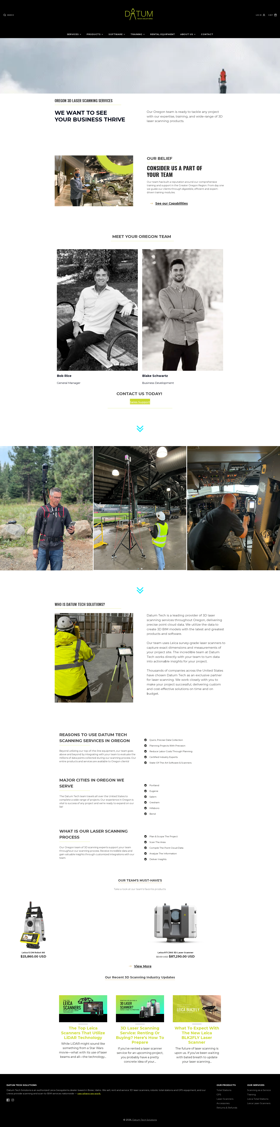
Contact (207, 34)
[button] (138, 568)
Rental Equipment (162, 34)
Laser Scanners (225, 1099)
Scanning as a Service (259, 1090)
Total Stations (224, 1090)
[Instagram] (12, 1100)
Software (115, 34)
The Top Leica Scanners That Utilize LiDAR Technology (83, 1033)
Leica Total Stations (257, 1099)
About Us (186, 34)
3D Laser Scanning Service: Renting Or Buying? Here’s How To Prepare (140, 1035)
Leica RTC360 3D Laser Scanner (175, 952)
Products (94, 34)
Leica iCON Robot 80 (33, 952)
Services (73, 34)
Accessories (223, 1103)
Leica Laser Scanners (258, 1103)
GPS (219, 1094)
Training (136, 34)
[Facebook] (8, 1100)
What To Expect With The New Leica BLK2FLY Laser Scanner (197, 1035)
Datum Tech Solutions (144, 1119)
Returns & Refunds (227, 1107)
